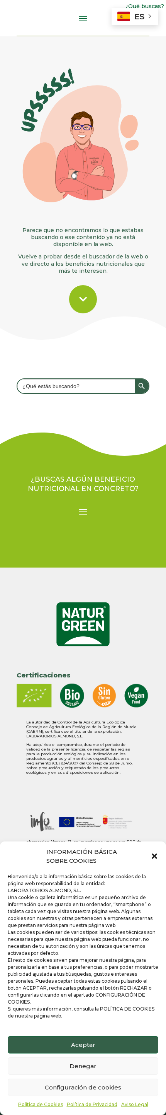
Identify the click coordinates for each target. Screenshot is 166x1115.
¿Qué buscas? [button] (145, 6)
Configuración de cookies (83, 1087)
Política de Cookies (40, 1104)
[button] (154, 856)
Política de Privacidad (92, 1104)
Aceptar (83, 1044)
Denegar (83, 1066)
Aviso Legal (134, 1104)
